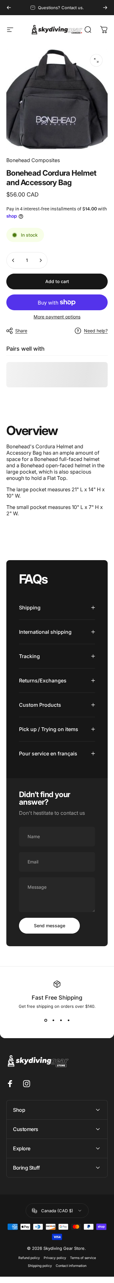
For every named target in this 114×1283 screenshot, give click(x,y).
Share (21, 330)
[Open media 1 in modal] (96, 60)
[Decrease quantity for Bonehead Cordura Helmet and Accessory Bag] (13, 260)
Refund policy (29, 1258)
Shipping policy (40, 1266)
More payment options (57, 316)
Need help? (96, 330)
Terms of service (83, 1258)
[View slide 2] (53, 1020)
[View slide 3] (61, 1020)
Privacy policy (55, 1258)
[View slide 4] (68, 1020)
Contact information (71, 1266)
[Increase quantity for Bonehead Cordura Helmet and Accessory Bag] (40, 260)
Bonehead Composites (33, 160)
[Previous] (9, 7)
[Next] (105, 7)
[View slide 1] (45, 1020)
